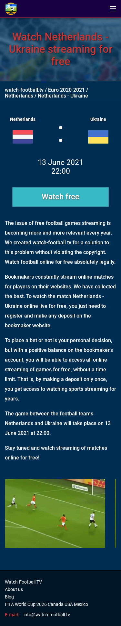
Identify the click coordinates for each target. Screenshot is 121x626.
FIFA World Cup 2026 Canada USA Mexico (46, 604)
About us (14, 589)
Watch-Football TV (23, 582)
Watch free (60, 196)
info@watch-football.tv (47, 614)
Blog (9, 596)
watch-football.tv (24, 90)
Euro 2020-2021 (66, 90)
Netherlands (19, 96)
